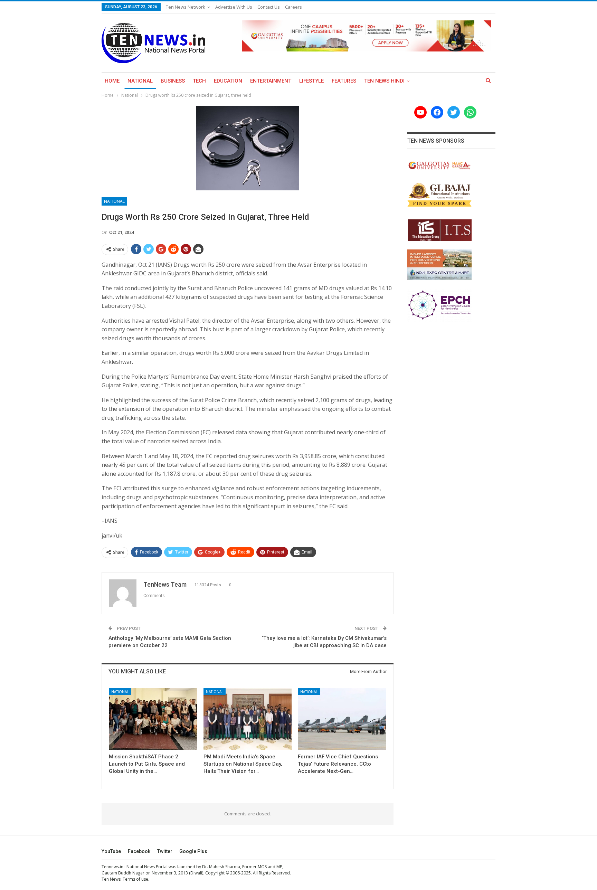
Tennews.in (112, 867)
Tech (199, 81)
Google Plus (193, 851)
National (140, 81)
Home (112, 81)
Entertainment (270, 81)
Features (344, 81)
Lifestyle (311, 81)
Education (228, 81)
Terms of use (135, 879)
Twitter (164, 851)
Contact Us (268, 7)
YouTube (111, 851)
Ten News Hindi (384, 81)
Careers (293, 7)
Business (173, 81)
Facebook (139, 851)
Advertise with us (233, 7)
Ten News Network (185, 7)
